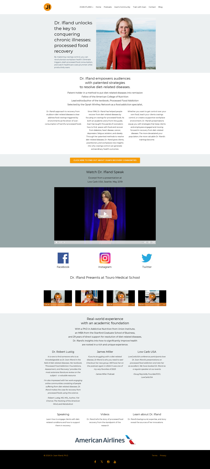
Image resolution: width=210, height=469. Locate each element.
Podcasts (108, 7)
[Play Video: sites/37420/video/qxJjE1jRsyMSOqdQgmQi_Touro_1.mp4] (58, 296)
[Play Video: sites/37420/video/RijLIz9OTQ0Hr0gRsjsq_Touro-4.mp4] (152, 296)
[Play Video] (56, 242)
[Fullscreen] (153, 242)
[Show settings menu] (149, 242)
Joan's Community (122, 7)
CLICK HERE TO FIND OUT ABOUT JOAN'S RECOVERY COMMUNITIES (105, 160)
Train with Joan (139, 7)
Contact (152, 7)
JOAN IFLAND (86, 7)
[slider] (103, 242)
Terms (154, 456)
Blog (160, 7)
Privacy (163, 456)
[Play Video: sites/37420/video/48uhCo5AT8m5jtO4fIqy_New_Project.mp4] (105, 213)
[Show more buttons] (70, 304)
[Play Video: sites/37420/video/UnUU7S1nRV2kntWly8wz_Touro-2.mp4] (89, 296)
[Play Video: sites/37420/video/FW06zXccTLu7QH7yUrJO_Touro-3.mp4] (120, 296)
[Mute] (145, 242)
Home (98, 7)
